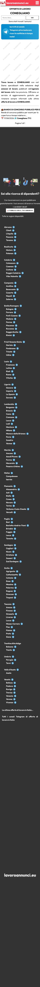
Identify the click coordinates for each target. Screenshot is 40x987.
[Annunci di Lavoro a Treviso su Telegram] (14, 692)
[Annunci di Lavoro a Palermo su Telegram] (16, 587)
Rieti (8, 371)
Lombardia (9, 404)
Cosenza (10, 266)
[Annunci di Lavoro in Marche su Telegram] (13, 450)
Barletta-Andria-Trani (16, 525)
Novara (9, 502)
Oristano (10, 555)
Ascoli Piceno (12, 456)
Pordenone (11, 348)
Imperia (9, 391)
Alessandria (11, 489)
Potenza (9, 253)
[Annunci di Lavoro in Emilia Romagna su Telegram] (21, 306)
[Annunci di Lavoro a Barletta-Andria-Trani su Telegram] (28, 525)
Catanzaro (10, 263)
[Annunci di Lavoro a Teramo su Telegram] (15, 240)
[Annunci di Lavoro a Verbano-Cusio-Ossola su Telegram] (28, 509)
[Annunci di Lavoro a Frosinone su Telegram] (17, 365)
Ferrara (9, 312)
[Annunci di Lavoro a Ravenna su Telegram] (16, 328)
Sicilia (7, 568)
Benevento (11, 289)
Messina (9, 584)
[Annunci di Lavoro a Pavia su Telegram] (13, 437)
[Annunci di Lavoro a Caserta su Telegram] (15, 292)
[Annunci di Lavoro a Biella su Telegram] (13, 496)
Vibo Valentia (12, 276)
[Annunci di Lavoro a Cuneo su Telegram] (13, 499)
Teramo (9, 240)
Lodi (8, 424)
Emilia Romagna (11, 306)
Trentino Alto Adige (12, 643)
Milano (9, 430)
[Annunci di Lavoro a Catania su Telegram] (15, 578)
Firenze (9, 610)
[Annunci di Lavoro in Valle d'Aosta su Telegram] (18, 669)
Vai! (32, 18)
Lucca (8, 620)
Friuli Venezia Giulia (13, 342)
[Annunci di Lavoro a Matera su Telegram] (14, 250)
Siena (8, 637)
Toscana (8, 604)
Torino (9, 505)
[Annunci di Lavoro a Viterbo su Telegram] (15, 378)
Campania (8, 283)
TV (29, 118)
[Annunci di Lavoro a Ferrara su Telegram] (15, 312)
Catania (9, 578)
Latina (9, 368)
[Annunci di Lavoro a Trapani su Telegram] (15, 597)
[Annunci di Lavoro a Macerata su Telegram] (17, 463)
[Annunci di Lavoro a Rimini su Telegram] (14, 335)
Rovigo (9, 689)
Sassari (9, 558)
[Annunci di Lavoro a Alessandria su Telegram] (19, 489)
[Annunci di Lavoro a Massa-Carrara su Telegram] (22, 624)
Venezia (9, 696)
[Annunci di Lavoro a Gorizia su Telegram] (15, 345)
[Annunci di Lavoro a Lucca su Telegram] (13, 620)
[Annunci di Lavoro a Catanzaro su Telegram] (17, 263)
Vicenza (9, 702)
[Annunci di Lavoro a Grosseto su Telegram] (16, 614)
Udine (8, 355)
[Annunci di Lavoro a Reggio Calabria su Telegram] (22, 273)
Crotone (9, 269)
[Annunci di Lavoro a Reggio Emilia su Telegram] (20, 332)
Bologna (9, 309)
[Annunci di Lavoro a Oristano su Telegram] (16, 555)
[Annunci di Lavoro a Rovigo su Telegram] (14, 689)
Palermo (10, 587)
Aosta (8, 673)
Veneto (7, 679)
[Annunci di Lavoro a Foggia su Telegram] (14, 532)
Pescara (9, 237)
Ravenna (10, 328)
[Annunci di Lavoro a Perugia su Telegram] (15, 660)
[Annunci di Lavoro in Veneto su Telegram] (12, 679)
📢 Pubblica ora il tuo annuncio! (20, 210)
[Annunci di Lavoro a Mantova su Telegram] (16, 427)
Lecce (8, 535)
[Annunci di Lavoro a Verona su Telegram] (14, 699)
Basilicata (8, 246)
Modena (9, 319)
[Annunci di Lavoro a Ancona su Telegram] (15, 453)
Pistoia (9, 630)
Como (8, 414)
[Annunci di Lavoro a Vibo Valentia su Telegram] (20, 276)
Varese (9, 443)
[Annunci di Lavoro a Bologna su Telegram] (15, 309)
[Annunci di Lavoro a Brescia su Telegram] (15, 410)
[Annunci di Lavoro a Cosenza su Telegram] (15, 266)
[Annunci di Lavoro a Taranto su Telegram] (15, 538)
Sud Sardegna (12, 561)
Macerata (10, 463)
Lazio (6, 361)
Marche (7, 450)
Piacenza (10, 325)
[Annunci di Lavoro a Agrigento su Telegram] (17, 571)
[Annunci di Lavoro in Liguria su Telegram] (12, 384)
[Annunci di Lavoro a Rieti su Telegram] (12, 371)
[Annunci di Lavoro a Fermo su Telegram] (14, 460)
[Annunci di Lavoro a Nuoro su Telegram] (13, 551)
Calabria (8, 260)
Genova (9, 388)
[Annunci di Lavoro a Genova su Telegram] (15, 388)
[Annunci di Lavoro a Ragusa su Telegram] (15, 591)
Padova (9, 686)
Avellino (9, 286)
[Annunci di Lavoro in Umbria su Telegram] (13, 656)
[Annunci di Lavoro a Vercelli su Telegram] (15, 512)
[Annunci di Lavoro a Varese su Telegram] (14, 443)
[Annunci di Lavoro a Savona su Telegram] (15, 397)
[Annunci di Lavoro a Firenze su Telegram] (15, 610)
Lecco (8, 420)
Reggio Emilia (12, 332)
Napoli (9, 296)
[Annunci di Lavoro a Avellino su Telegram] (15, 286)
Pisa (8, 627)
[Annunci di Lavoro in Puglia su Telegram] (12, 519)
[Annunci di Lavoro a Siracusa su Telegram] (16, 594)
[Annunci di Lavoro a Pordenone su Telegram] (17, 348)
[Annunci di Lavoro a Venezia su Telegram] (15, 696)
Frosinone (10, 365)
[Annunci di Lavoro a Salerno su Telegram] (15, 299)
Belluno (9, 683)
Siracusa (10, 594)
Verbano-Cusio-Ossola (16, 509)
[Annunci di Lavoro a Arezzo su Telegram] (14, 607)
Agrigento (10, 571)
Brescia (9, 410)
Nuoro (8, 551)
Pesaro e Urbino (13, 466)
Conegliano (22, 118)
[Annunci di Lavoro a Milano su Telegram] (14, 430)
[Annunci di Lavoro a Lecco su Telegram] (13, 420)
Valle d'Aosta (10, 669)
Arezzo (9, 607)
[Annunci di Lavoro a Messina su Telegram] (15, 584)
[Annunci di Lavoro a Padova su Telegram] (15, 686)
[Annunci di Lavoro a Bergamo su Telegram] (16, 407)
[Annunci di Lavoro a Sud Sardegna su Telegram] (20, 561)
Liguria (7, 384)
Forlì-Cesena (12, 315)
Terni (8, 663)
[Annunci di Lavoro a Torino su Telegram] (14, 505)
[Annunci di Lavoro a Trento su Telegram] (14, 650)
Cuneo (9, 499)
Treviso (9, 692)
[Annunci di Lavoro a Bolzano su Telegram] (15, 646)
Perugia (9, 660)
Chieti (8, 230)
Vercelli (9, 512)
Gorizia (9, 345)
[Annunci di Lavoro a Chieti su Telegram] (13, 230)
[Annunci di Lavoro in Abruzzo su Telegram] (13, 227)
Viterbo (9, 378)
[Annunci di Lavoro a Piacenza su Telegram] (16, 325)
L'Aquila (9, 233)
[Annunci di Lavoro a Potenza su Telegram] (15, 253)
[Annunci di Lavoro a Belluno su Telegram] (15, 683)
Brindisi (9, 528)
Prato (8, 633)
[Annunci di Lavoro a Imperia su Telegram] (15, 391)
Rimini (9, 335)
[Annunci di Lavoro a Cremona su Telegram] (16, 417)
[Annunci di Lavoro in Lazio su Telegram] (11, 361)
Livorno (9, 617)
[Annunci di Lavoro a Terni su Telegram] (13, 663)
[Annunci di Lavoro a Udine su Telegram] (13, 355)
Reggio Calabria (13, 273)
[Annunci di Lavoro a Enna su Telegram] (12, 581)
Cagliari (9, 548)
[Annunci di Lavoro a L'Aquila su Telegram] (15, 233)
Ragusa (9, 591)
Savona (9, 397)
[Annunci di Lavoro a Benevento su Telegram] (17, 289)
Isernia (9, 479)
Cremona (10, 417)
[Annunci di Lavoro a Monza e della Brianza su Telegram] (27, 433)
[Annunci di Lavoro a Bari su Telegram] (12, 522)
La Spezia (10, 394)
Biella (8, 496)
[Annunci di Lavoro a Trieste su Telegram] (14, 351)
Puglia (7, 519)
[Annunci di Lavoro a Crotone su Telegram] (15, 269)
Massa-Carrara (13, 624)
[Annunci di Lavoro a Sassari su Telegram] (15, 558)
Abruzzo (8, 227)
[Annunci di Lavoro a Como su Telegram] (13, 414)
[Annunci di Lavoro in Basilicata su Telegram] (15, 246)
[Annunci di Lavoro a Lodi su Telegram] (12, 424)
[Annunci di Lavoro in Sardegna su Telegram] (15, 545)
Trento (9, 650)
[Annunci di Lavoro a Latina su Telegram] (14, 368)
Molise (7, 473)
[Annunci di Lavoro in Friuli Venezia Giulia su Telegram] (24, 342)
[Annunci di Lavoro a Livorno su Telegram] (15, 617)
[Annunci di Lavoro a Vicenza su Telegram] (15, 702)
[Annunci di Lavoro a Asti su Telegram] (11, 492)
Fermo (9, 460)
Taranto (9, 538)
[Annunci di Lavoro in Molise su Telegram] (12, 473)
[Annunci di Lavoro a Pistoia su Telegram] (14, 630)
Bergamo (10, 407)
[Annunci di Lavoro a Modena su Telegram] (15, 319)
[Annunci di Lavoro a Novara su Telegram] (15, 502)
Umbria (7, 656)
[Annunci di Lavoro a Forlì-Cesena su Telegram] (19, 315)
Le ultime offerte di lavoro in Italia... (17, 710)
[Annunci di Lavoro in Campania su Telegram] (15, 283)
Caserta (9, 292)
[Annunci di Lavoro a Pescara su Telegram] (15, 237)
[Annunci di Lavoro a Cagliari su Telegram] (15, 548)
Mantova (10, 427)
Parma (9, 322)
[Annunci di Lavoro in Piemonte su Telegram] (14, 486)
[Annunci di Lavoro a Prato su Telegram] (13, 633)
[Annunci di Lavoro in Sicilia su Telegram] (11, 568)
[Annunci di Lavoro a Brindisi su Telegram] (15, 528)
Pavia (8, 437)
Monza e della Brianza (15, 433)
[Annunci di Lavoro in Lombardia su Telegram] (16, 404)
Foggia (9, 532)
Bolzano (9, 646)
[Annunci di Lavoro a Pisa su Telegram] (12, 627)
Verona (9, 699)
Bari (8, 522)
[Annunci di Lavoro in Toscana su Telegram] (13, 604)
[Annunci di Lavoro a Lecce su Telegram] (13, 535)
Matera (9, 250)
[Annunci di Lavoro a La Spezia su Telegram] (17, 394)
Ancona (9, 453)
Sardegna (8, 545)
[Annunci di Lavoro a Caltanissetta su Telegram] (20, 574)
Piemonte (8, 486)
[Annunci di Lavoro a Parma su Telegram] (14, 322)
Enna (8, 581)
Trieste (9, 351)
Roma (8, 374)
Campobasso (12, 476)
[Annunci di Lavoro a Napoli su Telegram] (14, 296)
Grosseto (10, 614)
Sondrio (9, 440)
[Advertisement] (20, 61)
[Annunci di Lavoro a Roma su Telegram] (13, 374)
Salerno (9, 299)
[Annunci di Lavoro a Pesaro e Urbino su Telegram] (22, 466)
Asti (8, 492)
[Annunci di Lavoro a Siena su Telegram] (13, 637)
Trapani (9, 597)
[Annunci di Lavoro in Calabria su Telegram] (14, 260)
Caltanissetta (12, 574)
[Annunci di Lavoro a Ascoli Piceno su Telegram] (19, 456)
